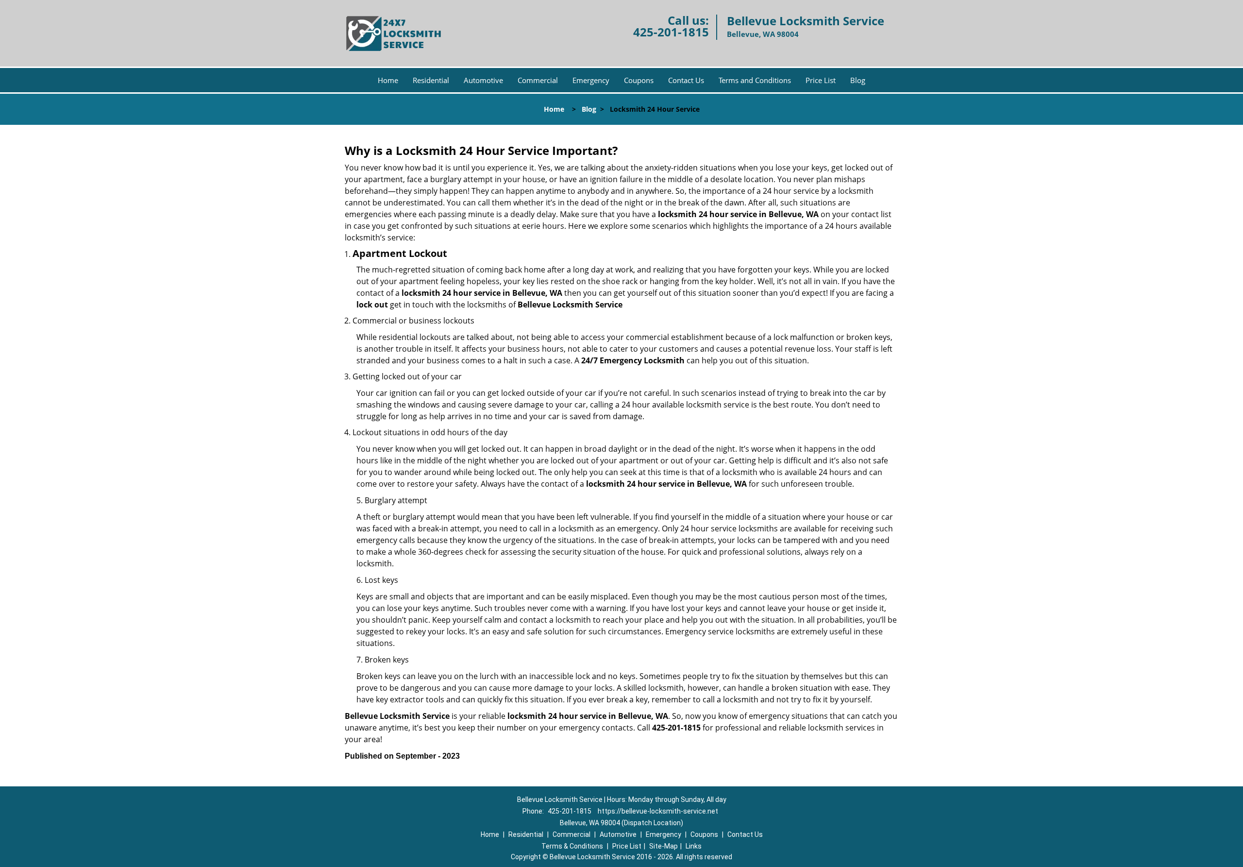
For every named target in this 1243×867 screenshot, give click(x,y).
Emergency (590, 80)
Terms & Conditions (572, 846)
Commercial (538, 80)
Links (694, 846)
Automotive (483, 80)
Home (388, 80)
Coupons (639, 80)
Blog (857, 80)
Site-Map (663, 846)
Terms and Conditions (755, 80)
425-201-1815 (671, 32)
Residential (431, 80)
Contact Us (686, 80)
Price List (821, 80)
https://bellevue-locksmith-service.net (658, 811)
